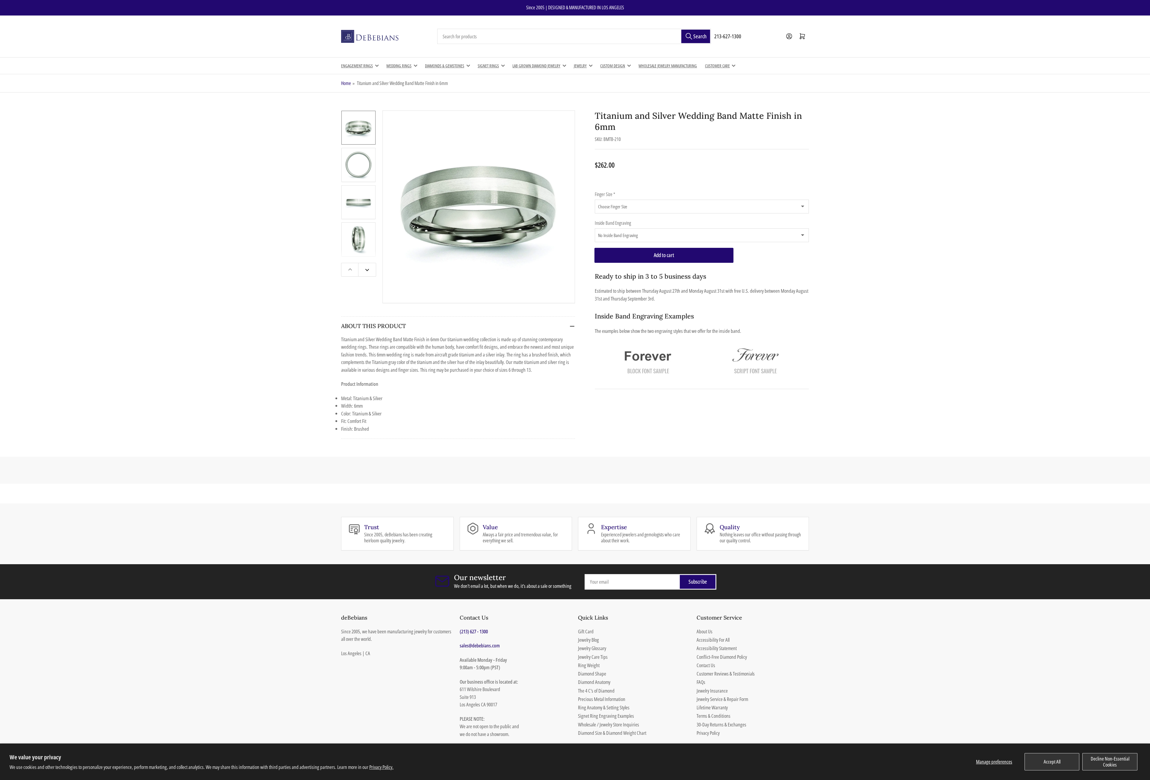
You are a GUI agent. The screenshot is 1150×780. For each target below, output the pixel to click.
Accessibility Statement (717, 648)
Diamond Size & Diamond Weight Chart (612, 732)
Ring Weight (589, 665)
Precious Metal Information (601, 699)
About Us (704, 631)
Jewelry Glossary (592, 648)
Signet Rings (488, 66)
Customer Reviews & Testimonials (726, 673)
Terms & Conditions (713, 715)
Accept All (1052, 761)
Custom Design (612, 66)
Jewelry (580, 66)
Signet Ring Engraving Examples (606, 715)
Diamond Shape (592, 673)
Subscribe (698, 581)
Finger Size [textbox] (605, 194)
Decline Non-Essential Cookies (1110, 761)
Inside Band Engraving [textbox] (613, 223)
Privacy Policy (708, 732)
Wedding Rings (398, 66)
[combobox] (574, 36)
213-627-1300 (727, 36)
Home (346, 83)
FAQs (701, 682)
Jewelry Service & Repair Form (722, 699)
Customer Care (717, 66)
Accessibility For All (713, 639)
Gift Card (586, 631)
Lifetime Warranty (712, 707)
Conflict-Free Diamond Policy (722, 656)
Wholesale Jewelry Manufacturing (667, 66)
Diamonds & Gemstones (444, 66)
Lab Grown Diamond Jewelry (536, 66)
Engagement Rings (357, 66)
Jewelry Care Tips (593, 656)
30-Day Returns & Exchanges (721, 724)
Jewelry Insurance (712, 690)
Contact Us (706, 665)
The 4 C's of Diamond (596, 690)
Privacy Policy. (381, 767)
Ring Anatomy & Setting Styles (604, 707)
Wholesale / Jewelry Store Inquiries (608, 724)
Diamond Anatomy (594, 682)
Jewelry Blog (588, 639)
